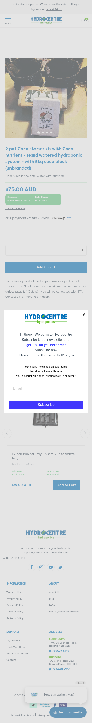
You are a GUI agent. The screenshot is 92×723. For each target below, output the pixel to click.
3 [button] (47, 133)
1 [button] (38, 132)
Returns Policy (14, 605)
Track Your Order (16, 647)
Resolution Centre (17, 653)
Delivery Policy (14, 618)
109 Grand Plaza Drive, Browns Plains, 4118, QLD (63, 662)
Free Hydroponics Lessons (64, 611)
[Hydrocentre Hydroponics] (46, 20)
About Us (54, 592)
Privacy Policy (14, 598)
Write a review (15, 208)
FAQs (52, 605)
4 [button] (51, 133)
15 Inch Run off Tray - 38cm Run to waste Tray (43, 456)
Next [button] (85, 433)
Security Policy (14, 611)
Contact (11, 660)
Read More (54, 9)
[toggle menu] (8, 20)
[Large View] (46, 98)
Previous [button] (7, 433)
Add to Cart (46, 267)
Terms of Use (13, 592)
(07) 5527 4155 (59, 651)
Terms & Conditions (22, 715)
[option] (46, 98)
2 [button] (43, 133)
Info (68, 218)
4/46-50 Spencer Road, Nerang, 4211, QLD (63, 644)
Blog (51, 598)
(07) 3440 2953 (59, 669)
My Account (13, 640)
